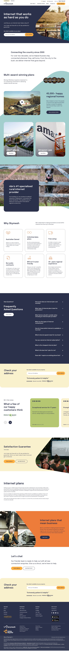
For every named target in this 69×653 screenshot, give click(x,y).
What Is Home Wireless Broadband (33, 647)
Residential (6, 0)
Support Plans (38, 614)
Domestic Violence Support (56, 628)
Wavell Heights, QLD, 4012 (31, 643)
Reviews (5, 612)
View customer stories (53, 112)
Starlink (37, 608)
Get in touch (8, 314)
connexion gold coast (49, 644)
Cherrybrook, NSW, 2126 (14, 643)
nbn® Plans (22, 608)
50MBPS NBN (25, 647)
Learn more (44, 537)
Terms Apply (6, 449)
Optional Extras (23, 610)
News (47, 3)
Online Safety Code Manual (24, 628)
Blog (5, 610)
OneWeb (37, 610)
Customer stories (41, 3)
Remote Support (22, 631)
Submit (5, 422)
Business (12, 0)
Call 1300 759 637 (21, 461)
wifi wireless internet (56, 644)
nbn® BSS (37, 612)
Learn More (43, 153)
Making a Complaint (39, 627)
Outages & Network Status (25, 617)
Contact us (52, 3)
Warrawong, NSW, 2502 (22, 643)
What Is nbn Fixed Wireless (45, 647)
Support (21, 614)
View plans (11, 153)
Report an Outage (54, 627)
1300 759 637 (61, 1)
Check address (61, 3)
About (5, 608)
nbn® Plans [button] (32, 3)
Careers (5, 614)
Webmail (37, 628)
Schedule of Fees (22, 627)
